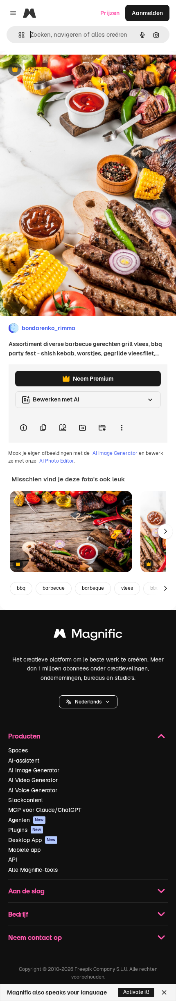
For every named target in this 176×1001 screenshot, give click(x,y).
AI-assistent (23, 760)
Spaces (18, 750)
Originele (54, 70)
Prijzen (110, 13)
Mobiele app (24, 849)
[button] (88, 701)
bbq (21, 588)
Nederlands (88, 702)
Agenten (26, 820)
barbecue (54, 588)
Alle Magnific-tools (33, 869)
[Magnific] (88, 635)
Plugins (24, 829)
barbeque (93, 588)
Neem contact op (35, 937)
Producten (24, 736)
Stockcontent (25, 800)
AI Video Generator (33, 780)
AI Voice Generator (32, 790)
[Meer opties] (121, 428)
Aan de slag (26, 890)
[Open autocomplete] (18, 35)
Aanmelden (147, 13)
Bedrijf (18, 914)
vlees (127, 588)
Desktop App (32, 840)
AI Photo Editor (56, 461)
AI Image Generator (115, 453)
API (12, 859)
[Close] (164, 992)
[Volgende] (165, 531)
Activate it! (136, 992)
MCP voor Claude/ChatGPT (44, 810)
